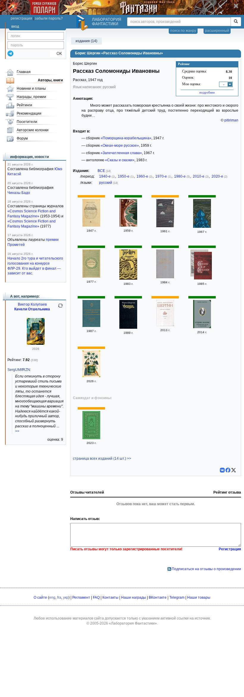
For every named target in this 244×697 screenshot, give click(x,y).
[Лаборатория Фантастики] (83, 23)
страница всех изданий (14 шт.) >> (102, 458)
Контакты (110, 597)
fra (59, 597)
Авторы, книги (50, 80)
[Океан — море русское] (165, 226)
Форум (22, 138)
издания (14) (86, 41)
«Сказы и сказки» (119, 160)
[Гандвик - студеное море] (91, 326)
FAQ (96, 597)
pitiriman (231, 120)
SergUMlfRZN (18, 370)
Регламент (81, 597)
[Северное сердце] (91, 376)
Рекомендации (29, 113)
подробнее (207, 92)
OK (57, 53)
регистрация (21, 18)
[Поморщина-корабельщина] (91, 225)
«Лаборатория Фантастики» (133, 623)
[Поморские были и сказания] (91, 438)
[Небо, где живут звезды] (36, 344)
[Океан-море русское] (128, 225)
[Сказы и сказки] (202, 266)
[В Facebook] (228, 470)
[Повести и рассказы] (165, 277)
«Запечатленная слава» (121, 153)
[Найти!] (236, 21)
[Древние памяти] (128, 327)
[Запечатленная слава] (202, 227)
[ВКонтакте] (222, 470)
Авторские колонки (33, 130)
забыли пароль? (49, 18)
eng (52, 597)
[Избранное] (91, 276)
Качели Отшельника (32, 309)
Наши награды (133, 597)
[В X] (233, 470)
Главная (24, 72)
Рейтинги (24, 105)
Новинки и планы (31, 88)
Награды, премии (31, 97)
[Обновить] (60, 308)
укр (65, 597)
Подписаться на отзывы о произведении (206, 569)
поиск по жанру (183, 31)
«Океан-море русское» (120, 145)
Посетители (27, 122)
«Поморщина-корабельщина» (126, 138)
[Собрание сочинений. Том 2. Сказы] (165, 325)
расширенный (217, 31)
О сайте (40, 597)
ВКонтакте (158, 597)
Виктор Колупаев (32, 304)
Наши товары (198, 597)
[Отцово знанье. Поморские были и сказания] (202, 327)
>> (17, 431)
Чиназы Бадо (18, 193)
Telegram (176, 597)
